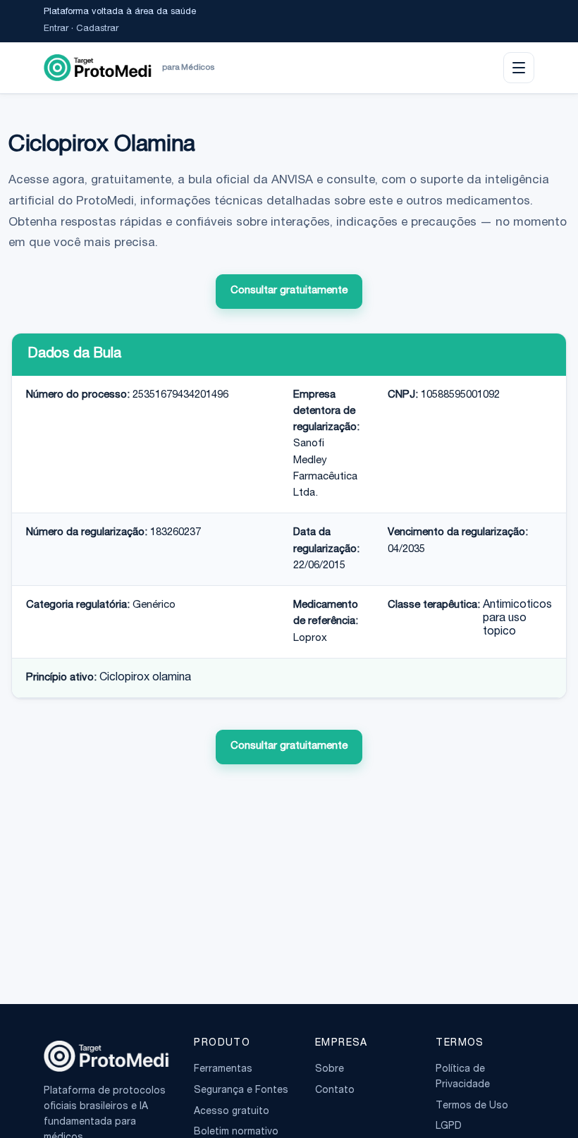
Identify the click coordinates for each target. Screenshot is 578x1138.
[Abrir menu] (518, 67)
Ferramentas (223, 1070)
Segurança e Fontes (241, 1091)
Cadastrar (97, 29)
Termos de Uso (472, 1106)
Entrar (56, 29)
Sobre (329, 1070)
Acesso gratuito (231, 1112)
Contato (335, 1091)
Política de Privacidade (463, 1077)
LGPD (449, 1127)
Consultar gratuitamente (289, 291)
